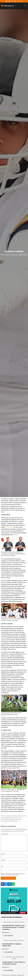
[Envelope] (21, 1)
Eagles (16, 534)
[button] (2, 884)
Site (2, 866)
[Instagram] (12, 1)
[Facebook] (6, 1)
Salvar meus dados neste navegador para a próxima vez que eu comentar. (13, 874)
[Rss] (15, 1)
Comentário (4, 834)
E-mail (3, 860)
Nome (3, 853)
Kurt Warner (9, 527)
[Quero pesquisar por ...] (25, 5)
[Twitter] (9, 1)
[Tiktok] (18, 1)
